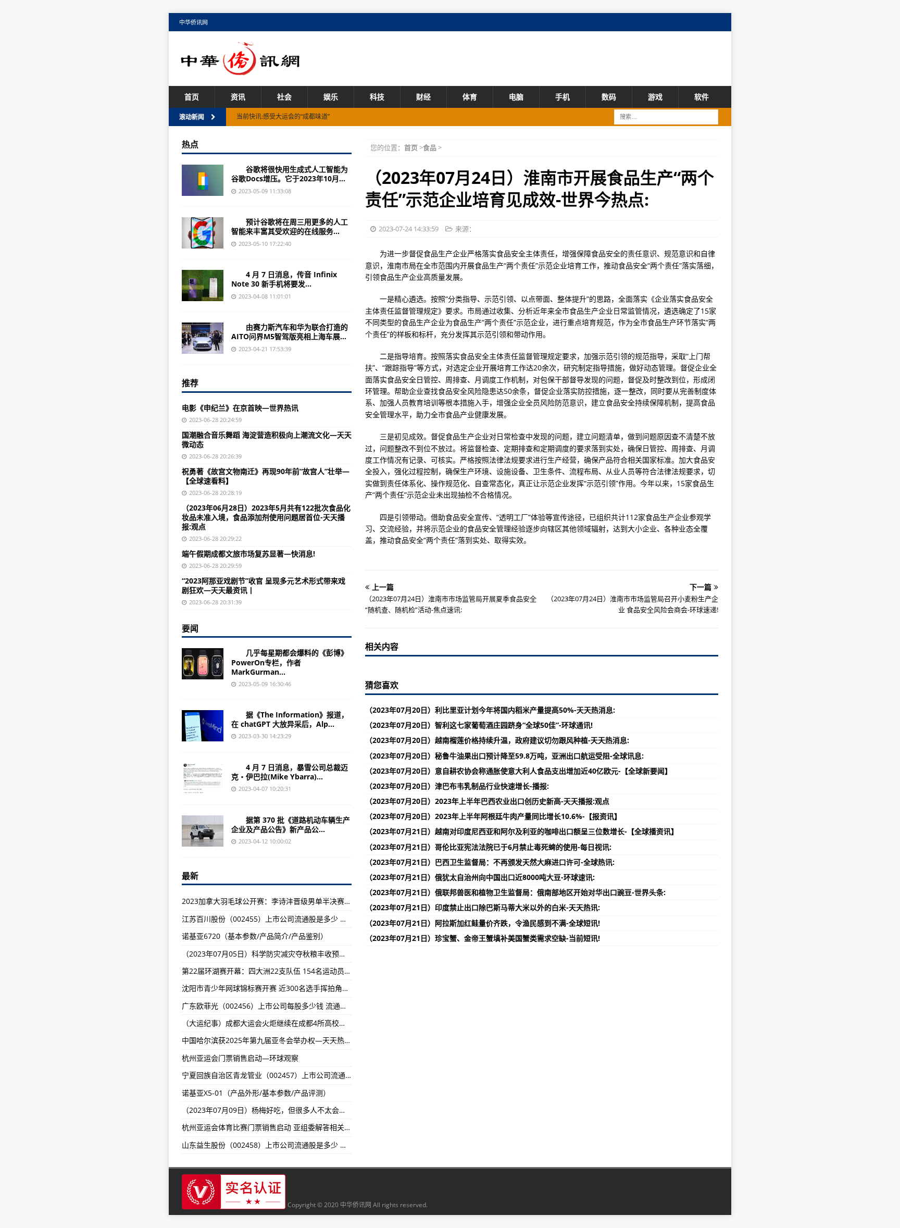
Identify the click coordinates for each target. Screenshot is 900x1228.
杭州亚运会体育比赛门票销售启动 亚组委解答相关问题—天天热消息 (292, 1127)
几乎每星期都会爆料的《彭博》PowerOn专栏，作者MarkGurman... (289, 662)
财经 (423, 97)
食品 (429, 147)
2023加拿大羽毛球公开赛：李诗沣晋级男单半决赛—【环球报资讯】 (292, 901)
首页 (191, 97)
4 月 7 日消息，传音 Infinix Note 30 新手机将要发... (284, 279)
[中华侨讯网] (240, 70)
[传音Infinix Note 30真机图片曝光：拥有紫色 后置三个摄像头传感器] (202, 285)
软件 (701, 97)
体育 (470, 97)
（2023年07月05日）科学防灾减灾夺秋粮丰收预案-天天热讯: (281, 954)
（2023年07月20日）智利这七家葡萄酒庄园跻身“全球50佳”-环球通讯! (479, 725)
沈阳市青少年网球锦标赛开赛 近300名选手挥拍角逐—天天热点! (285, 988)
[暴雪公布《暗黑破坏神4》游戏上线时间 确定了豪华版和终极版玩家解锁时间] (202, 778)
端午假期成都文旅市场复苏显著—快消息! (248, 554)
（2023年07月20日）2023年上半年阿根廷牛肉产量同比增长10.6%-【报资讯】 (493, 816)
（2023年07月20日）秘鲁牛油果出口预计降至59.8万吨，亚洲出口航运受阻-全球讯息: (504, 756)
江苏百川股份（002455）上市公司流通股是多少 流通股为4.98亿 (286, 919)
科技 (377, 97)
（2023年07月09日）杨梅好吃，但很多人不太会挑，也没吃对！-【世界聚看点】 (313, 1110)
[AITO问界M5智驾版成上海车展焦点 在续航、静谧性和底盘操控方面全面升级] (202, 338)
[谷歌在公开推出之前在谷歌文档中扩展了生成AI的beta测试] (202, 180)
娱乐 (330, 97)
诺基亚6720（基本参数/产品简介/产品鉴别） (255, 936)
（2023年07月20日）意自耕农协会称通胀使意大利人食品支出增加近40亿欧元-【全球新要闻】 (518, 771)
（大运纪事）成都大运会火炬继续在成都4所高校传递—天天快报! (287, 1023)
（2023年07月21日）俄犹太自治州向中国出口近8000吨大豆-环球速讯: (480, 877)
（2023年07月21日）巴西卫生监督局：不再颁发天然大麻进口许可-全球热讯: (490, 862)
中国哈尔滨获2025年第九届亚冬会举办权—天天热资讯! (271, 1040)
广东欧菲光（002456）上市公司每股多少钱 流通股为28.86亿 (281, 1006)
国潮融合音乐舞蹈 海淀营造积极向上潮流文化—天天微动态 (267, 439)
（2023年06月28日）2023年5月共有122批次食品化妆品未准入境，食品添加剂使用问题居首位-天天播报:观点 (266, 517)
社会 (284, 97)
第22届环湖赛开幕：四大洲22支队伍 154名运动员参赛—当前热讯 (288, 971)
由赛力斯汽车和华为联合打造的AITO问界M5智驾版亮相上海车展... (289, 331)
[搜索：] (666, 116)
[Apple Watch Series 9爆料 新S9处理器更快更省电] (202, 663)
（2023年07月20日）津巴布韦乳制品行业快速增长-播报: (457, 786)
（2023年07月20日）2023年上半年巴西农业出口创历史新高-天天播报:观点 (487, 801)
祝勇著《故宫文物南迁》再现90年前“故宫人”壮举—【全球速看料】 (265, 476)
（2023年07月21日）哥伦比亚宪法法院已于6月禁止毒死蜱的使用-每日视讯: (488, 847)
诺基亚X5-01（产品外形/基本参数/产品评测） (256, 1093)
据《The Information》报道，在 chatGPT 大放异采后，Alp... (289, 719)
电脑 (516, 97)
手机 (562, 97)
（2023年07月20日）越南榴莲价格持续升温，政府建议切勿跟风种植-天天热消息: (497, 740)
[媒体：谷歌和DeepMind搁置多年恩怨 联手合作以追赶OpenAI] (202, 725)
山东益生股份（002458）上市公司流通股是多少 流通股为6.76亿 (286, 1145)
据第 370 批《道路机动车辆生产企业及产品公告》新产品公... (290, 824)
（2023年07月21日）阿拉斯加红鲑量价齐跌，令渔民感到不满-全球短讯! (482, 923)
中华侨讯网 (193, 22)
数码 (609, 97)
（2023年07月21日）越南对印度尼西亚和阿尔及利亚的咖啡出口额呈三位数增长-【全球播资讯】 (521, 831)
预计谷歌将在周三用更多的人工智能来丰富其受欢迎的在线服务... (289, 226)
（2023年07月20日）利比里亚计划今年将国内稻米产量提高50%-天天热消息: (490, 710)
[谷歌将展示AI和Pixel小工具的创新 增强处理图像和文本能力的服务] (202, 233)
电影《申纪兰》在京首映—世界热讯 (240, 408)
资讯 (238, 97)
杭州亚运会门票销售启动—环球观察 (240, 1058)
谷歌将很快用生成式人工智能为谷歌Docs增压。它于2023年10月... (289, 173)
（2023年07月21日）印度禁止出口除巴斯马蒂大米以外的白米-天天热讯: (482, 907)
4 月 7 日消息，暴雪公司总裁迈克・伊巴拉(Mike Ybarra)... (289, 772)
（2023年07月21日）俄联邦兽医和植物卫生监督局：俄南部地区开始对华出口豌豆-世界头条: (515, 892)
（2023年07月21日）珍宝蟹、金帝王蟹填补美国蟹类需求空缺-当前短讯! (482, 938)
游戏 (655, 97)
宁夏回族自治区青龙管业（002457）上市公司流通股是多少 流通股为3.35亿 (305, 1075)
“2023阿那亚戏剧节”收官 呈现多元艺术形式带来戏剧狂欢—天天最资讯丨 (263, 585)
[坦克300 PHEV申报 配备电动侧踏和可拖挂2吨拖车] (202, 831)
